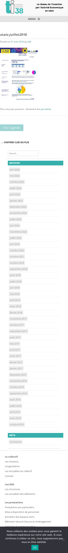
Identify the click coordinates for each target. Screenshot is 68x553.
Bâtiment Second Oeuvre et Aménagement (28, 521)
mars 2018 (15, 306)
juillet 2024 (15, 219)
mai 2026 (14, 175)
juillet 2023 (15, 238)
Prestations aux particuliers (19, 507)
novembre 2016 (18, 381)
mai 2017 (14, 343)
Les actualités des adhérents (20, 494)
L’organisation (12, 466)
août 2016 (15, 399)
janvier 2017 (16, 368)
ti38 (29, 41)
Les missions (11, 461)
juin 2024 (14, 225)
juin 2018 (14, 287)
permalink (46, 109)
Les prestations (14, 502)
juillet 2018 (15, 281)
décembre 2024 (18, 206)
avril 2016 (15, 412)
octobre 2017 (17, 324)
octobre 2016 (17, 387)
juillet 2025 (15, 188)
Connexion (16, 441)
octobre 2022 (17, 250)
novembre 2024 (18, 213)
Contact (9, 476)
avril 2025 (15, 194)
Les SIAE (9, 484)
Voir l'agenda (12, 127)
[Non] (63, 540)
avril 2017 (15, 349)
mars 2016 (15, 418)
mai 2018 (14, 294)
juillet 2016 (15, 405)
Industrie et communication (20, 526)
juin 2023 (14, 244)
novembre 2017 (18, 318)
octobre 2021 (17, 256)
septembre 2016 (18, 393)
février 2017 (16, 362)
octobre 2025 (17, 181)
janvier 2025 (16, 200)
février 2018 (16, 312)
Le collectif (11, 456)
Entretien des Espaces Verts (19, 516)
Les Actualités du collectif (18, 471)
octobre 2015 (17, 424)
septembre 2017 (18, 331)
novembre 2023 (18, 231)
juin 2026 (14, 169)
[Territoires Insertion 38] (14, 12)
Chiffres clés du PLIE (15, 142)
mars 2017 (15, 356)
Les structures (12, 489)
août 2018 (15, 275)
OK (35, 547)
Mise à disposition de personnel (22, 512)
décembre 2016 (18, 374)
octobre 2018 (17, 262)
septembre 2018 (18, 269)
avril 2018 (15, 300)
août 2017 (15, 337)
